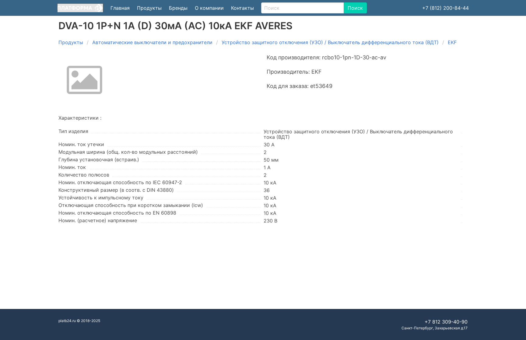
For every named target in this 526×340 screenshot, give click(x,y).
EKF (452, 42)
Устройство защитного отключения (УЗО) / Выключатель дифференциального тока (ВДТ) (330, 42)
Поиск (355, 8)
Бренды (178, 8)
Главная (120, 8)
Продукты (149, 8)
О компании (209, 8)
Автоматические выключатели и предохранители (152, 42)
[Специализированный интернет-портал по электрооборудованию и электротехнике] (80, 8)
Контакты (242, 8)
